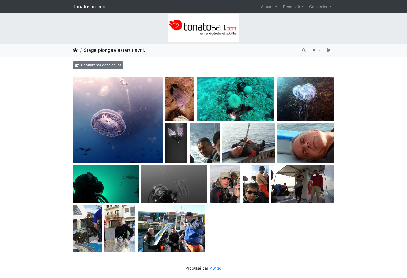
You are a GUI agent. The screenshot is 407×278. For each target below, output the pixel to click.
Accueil (75, 50)
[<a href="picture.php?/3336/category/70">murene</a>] (179, 99)
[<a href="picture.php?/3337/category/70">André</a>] (248, 143)
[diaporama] (328, 50)
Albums (267, 6)
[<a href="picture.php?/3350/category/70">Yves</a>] (119, 228)
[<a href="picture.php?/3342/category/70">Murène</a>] (235, 99)
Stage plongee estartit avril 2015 (116, 50)
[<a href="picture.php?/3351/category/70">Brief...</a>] (171, 228)
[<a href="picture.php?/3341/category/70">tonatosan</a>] (105, 184)
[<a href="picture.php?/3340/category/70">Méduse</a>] (305, 99)
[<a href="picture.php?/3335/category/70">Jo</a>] (176, 143)
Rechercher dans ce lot (100, 65)
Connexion (318, 6)
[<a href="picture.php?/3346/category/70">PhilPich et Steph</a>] (255, 184)
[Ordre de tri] (316, 50)
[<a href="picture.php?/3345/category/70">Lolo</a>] (224, 184)
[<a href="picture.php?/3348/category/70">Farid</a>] (87, 228)
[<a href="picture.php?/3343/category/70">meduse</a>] (117, 120)
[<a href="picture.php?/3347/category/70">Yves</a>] (302, 184)
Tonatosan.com (90, 6)
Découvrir (291, 6)
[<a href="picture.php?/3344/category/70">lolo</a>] (174, 184)
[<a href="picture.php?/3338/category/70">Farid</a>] (204, 143)
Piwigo (215, 268)
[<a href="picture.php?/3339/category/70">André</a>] (305, 143)
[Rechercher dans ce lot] (304, 50)
